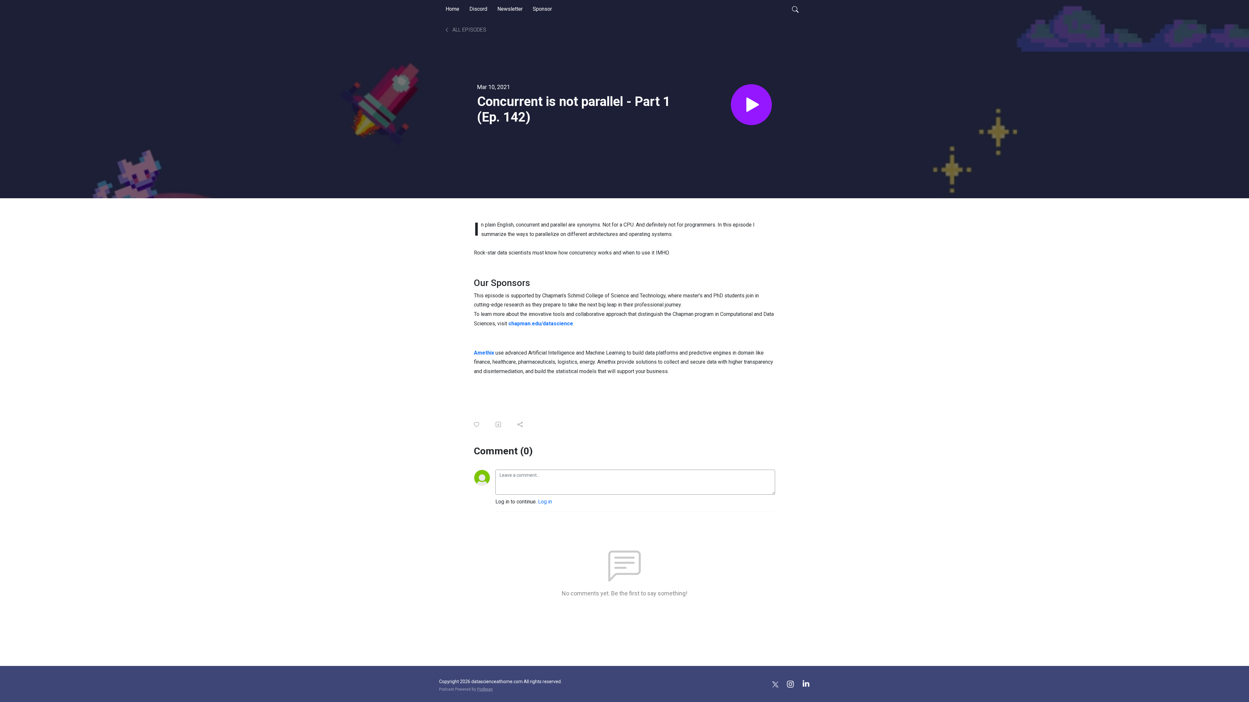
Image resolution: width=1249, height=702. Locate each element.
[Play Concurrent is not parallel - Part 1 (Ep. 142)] (751, 104)
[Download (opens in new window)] (499, 424)
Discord (478, 9)
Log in (545, 502)
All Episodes (468, 30)
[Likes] (477, 424)
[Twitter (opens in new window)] (775, 684)
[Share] (520, 424)
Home (452, 9)
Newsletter (510, 9)
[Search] (795, 9)
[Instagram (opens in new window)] (790, 684)
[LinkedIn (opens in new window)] (806, 684)
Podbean (485, 689)
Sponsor (542, 9)
